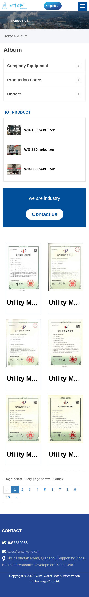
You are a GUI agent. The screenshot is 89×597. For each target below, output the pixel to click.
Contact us (44, 214)
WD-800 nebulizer (39, 169)
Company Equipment (27, 66)
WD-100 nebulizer (39, 130)
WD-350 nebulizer (39, 150)
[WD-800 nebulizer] (14, 169)
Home (8, 36)
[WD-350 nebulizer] (14, 150)
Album (22, 36)
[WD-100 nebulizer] (14, 130)
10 (8, 497)
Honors (14, 94)
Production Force (24, 80)
